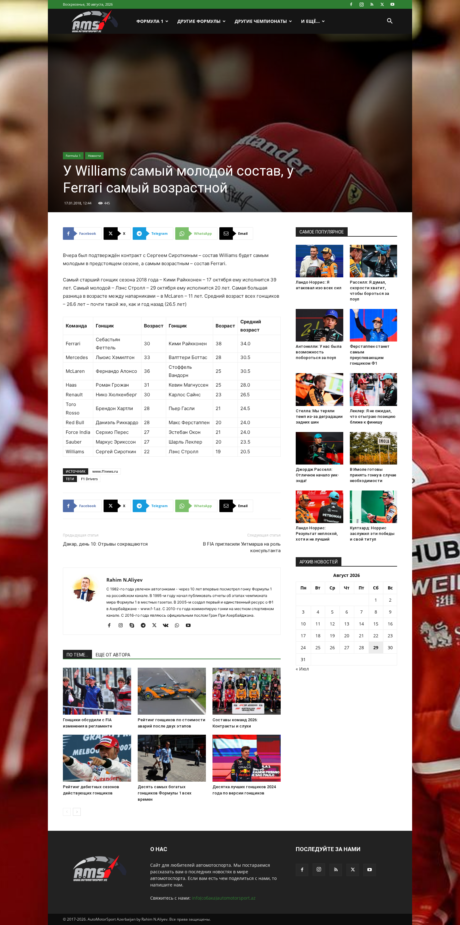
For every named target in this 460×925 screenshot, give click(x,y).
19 (332, 636)
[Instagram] (361, 4)
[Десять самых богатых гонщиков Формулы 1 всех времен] (172, 758)
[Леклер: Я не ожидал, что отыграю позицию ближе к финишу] (373, 389)
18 (317, 636)
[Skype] (134, 626)
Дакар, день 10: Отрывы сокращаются (105, 544)
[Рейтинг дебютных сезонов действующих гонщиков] (97, 758)
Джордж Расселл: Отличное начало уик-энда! (317, 475)
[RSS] (371, 4)
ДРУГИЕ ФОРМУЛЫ (199, 21)
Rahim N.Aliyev (124, 580)
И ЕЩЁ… (310, 21)
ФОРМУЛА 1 (149, 21)
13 (346, 624)
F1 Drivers (89, 478)
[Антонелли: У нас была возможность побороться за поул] (319, 325)
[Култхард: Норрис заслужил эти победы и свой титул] (373, 507)
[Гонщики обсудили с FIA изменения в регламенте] (97, 691)
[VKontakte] (168, 626)
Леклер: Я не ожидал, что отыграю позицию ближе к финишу (373, 416)
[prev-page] (67, 812)
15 (375, 624)
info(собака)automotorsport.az (224, 898)
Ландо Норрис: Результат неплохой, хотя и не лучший (317, 534)
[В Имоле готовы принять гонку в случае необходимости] (373, 448)
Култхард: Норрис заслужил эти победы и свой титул (372, 534)
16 (390, 624)
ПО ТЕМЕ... (77, 654)
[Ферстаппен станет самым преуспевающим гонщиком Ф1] (373, 325)
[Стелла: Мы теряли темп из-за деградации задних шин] (319, 389)
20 (346, 636)
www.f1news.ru (105, 471)
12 (332, 624)
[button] (389, 22)
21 (361, 636)
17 (303, 636)
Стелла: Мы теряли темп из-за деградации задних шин (319, 416)
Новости (94, 155)
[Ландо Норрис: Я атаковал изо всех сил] (319, 261)
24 (303, 647)
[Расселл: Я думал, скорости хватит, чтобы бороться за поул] (373, 261)
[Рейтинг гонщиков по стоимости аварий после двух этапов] (172, 691)
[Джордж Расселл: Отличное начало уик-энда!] (319, 448)
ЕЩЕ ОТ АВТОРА (113, 654)
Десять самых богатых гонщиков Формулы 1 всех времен (165, 793)
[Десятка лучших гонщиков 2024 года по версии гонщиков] (246, 758)
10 (303, 624)
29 (375, 647)
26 (332, 647)
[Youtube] (392, 4)
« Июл (302, 669)
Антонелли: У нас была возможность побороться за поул (318, 352)
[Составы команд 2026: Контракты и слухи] (246, 691)
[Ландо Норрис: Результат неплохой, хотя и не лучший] (319, 507)
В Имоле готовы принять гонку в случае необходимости (373, 475)
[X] (382, 4)
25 (317, 647)
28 (361, 647)
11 (317, 624)
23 (390, 636)
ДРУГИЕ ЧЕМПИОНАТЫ (261, 21)
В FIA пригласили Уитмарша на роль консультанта (242, 547)
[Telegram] (145, 626)
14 (361, 624)
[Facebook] (351, 4)
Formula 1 (73, 155)
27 (346, 647)
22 (375, 636)
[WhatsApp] (179, 626)
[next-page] (77, 812)
